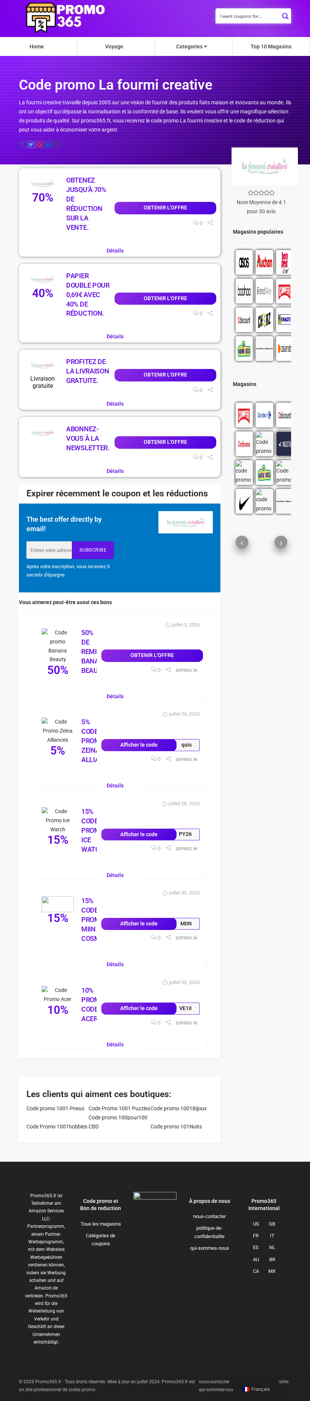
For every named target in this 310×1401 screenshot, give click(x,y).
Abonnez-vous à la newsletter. (88, 438)
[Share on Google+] (39, 144)
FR (256, 1235)
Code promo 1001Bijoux (178, 1108)
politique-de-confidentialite (209, 1232)
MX (272, 1271)
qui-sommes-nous (209, 1248)
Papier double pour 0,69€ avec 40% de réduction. (88, 295)
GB (272, 1224)
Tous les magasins (101, 1224)
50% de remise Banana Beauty (94, 651)
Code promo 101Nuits (176, 1127)
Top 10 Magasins (271, 46)
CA (256, 1271)
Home (36, 46)
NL (272, 1247)
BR (272, 1259)
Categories (190, 46)
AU (256, 1259)
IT (272, 1235)
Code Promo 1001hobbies (56, 1127)
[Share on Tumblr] (56, 144)
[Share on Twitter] (31, 144)
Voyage (114, 46)
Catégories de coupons (100, 1239)
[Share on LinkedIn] (48, 144)
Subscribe (93, 550)
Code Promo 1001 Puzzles (119, 1108)
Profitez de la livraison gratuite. (87, 371)
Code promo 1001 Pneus (55, 1108)
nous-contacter (209, 1216)
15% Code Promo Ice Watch (93, 830)
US (256, 1224)
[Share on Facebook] (22, 144)
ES (256, 1247)
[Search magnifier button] (285, 14)
